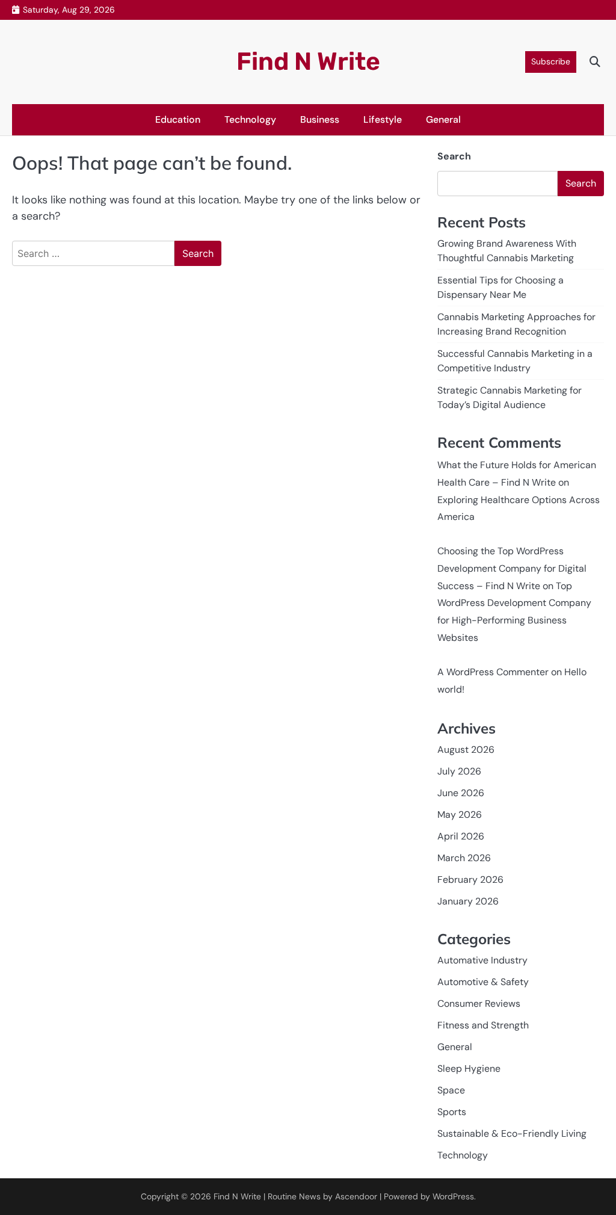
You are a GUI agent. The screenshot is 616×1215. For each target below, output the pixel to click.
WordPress (453, 1196)
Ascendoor (356, 1196)
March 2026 (464, 858)
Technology (250, 119)
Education (177, 119)
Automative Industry (482, 960)
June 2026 (460, 793)
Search (454, 156)
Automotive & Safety (483, 981)
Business (319, 119)
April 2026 (460, 836)
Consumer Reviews (478, 1003)
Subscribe (550, 61)
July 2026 (459, 771)
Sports (451, 1111)
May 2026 (459, 814)
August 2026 (465, 749)
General (443, 119)
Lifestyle (382, 119)
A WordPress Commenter (493, 672)
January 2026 (468, 901)
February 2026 (470, 879)
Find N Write (308, 61)
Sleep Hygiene (468, 1068)
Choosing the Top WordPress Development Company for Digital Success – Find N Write (512, 568)
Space (451, 1090)
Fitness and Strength (483, 1025)
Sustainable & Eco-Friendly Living (512, 1133)
